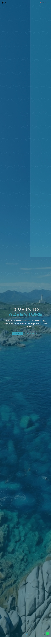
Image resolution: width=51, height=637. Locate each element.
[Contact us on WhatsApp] (47, 633)
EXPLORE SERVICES (32, 333)
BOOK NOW (17, 333)
